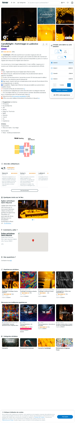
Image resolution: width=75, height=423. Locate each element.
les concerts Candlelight (19, 96)
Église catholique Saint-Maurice (8, 234)
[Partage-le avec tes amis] (43, 44)
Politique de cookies (39, 417)
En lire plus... (7, 223)
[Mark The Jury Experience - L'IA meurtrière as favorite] (35, 306)
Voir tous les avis (25, 190)
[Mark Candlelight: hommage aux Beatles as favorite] (35, 273)
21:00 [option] (61, 57)
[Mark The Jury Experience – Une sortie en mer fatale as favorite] (53, 306)
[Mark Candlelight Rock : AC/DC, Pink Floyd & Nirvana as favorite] (71, 273)
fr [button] (64, 2)
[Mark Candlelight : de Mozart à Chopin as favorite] (53, 273)
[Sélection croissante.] (69, 85)
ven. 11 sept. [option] (58, 51)
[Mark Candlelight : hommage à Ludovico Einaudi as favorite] (46, 44)
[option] (62, 62)
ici (24, 88)
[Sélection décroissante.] (54, 85)
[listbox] (62, 52)
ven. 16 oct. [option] (65, 51)
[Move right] (73, 279)
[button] (62, 62)
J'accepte (65, 416)
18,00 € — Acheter (61, 90)
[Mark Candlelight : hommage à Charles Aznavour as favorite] (17, 273)
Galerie (69, 38)
